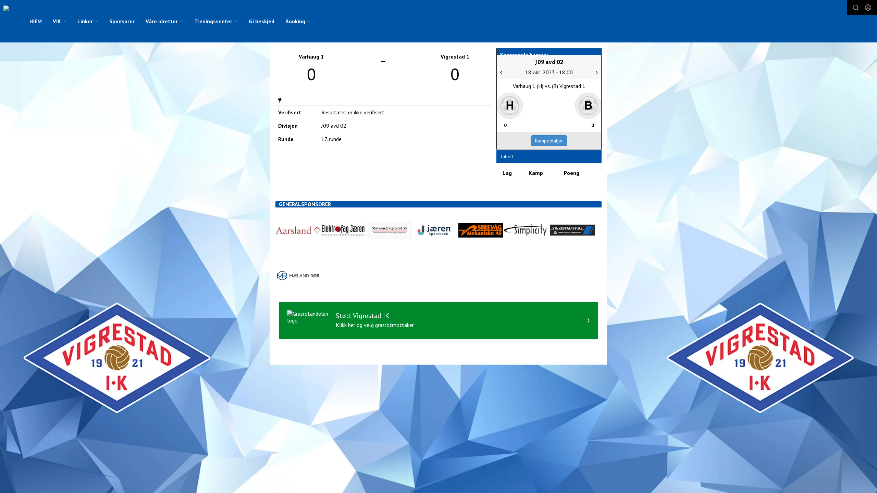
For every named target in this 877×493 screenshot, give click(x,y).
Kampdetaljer (549, 141)
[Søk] (856, 7)
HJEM (35, 21)
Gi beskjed (261, 21)
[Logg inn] (868, 7)
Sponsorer (122, 21)
